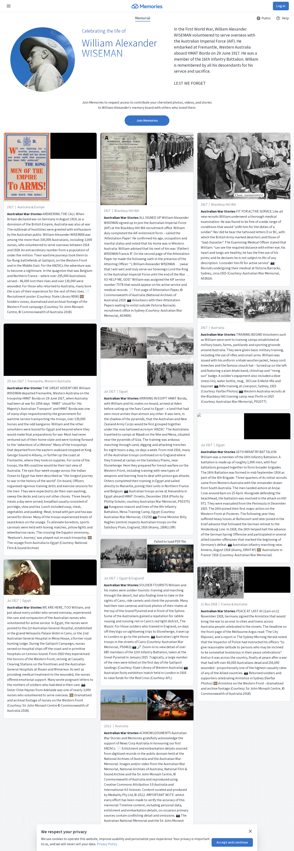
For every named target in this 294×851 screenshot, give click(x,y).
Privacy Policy (107, 844)
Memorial (142, 18)
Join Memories (147, 120)
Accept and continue (232, 842)
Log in (280, 6)
